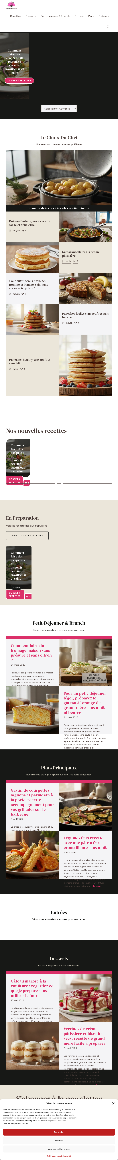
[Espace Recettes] (11, 5)
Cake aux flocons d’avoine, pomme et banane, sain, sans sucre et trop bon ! (28, 284)
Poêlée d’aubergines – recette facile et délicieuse (29, 223)
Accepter (59, 1132)
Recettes (15, 16)
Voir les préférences (59, 1149)
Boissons (104, 16)
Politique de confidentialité (59, 1156)
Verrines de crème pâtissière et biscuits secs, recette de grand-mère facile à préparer (85, 1036)
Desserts (31, 16)
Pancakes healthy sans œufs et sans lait (29, 361)
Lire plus (97, 886)
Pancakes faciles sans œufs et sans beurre (85, 315)
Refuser (59, 1140)
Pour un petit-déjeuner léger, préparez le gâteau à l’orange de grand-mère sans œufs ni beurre (85, 703)
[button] (113, 1103)
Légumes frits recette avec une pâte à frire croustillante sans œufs (85, 842)
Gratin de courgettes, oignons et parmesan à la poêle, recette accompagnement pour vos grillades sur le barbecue (32, 802)
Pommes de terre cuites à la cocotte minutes (59, 208)
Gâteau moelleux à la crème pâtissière (81, 254)
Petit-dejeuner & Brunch (55, 16)
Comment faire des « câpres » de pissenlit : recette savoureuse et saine (14, 61)
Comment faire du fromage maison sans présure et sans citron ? (31, 653)
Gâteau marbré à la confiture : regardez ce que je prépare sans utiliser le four (32, 988)
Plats (91, 16)
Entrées (79, 16)
